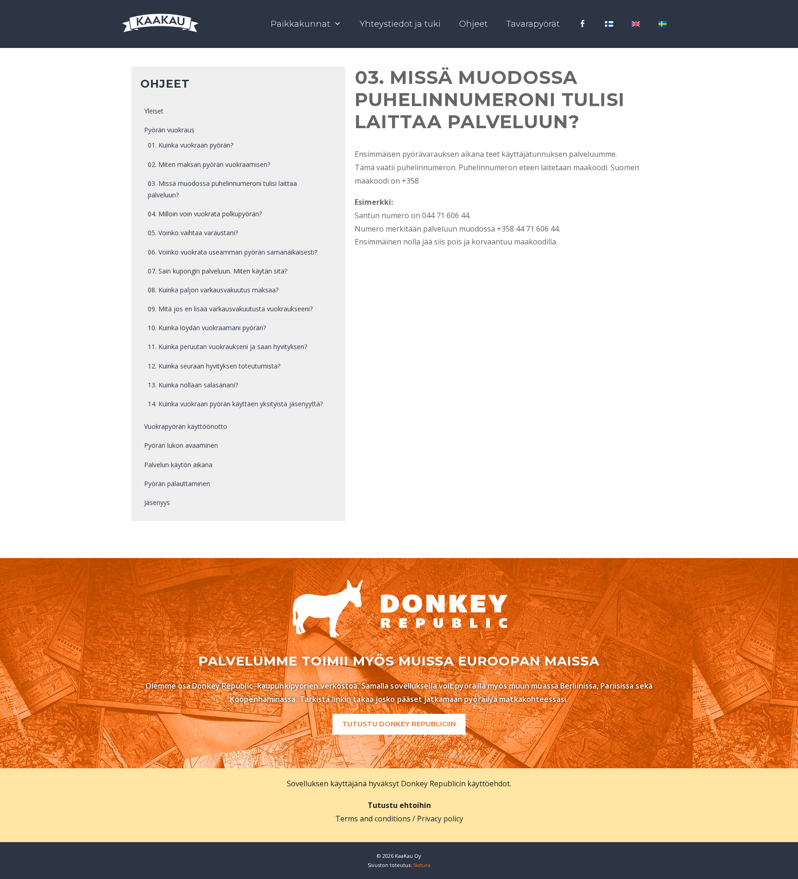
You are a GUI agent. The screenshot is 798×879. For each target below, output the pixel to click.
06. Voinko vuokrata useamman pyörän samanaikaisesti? (232, 252)
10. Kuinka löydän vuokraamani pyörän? (207, 327)
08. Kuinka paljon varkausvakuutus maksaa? (213, 289)
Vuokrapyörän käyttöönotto (185, 426)
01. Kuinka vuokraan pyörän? (190, 145)
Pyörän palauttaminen (177, 483)
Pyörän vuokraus (169, 129)
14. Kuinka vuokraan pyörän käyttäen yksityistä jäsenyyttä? (235, 403)
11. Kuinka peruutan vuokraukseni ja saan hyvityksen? (227, 346)
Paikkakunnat (300, 24)
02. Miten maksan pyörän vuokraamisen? (209, 164)
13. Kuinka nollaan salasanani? (193, 384)
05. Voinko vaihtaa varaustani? (193, 232)
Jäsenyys (157, 502)
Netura (421, 864)
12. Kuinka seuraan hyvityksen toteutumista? (214, 366)
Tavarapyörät (533, 24)
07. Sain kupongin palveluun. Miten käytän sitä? (217, 271)
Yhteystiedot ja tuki (400, 24)
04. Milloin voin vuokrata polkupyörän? (205, 213)
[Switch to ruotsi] (662, 24)
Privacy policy (440, 819)
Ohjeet (473, 24)
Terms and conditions (373, 819)
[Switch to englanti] (636, 24)
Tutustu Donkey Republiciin (399, 723)
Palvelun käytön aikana (178, 464)
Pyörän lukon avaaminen (181, 445)
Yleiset (153, 111)
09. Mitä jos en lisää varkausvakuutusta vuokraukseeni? (230, 308)
